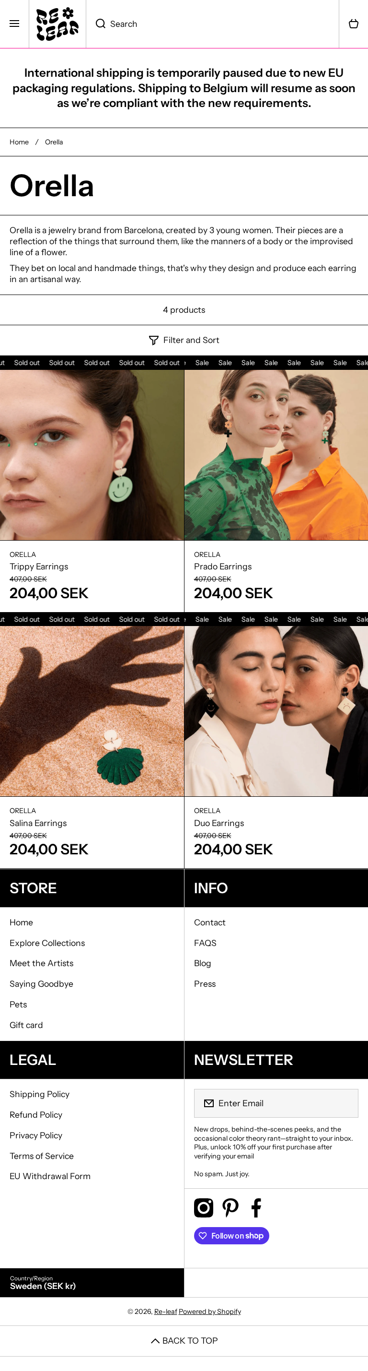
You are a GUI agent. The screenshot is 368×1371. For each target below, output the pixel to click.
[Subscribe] (345, 1103)
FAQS (205, 943)
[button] (353, 24)
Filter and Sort (191, 340)
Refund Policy (36, 1115)
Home (19, 142)
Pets (18, 1004)
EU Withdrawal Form (50, 1176)
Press (205, 984)
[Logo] (57, 24)
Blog (202, 963)
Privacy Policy (36, 1135)
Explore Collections (47, 943)
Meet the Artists (41, 963)
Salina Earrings (38, 823)
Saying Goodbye (41, 984)
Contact (210, 922)
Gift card (26, 1025)
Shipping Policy (39, 1094)
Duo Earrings (219, 823)
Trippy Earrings (39, 566)
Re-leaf (165, 1311)
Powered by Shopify (210, 1311)
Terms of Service (42, 1156)
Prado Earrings (223, 566)
